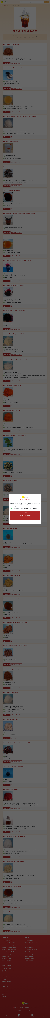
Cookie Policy (23, 521)
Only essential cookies (25, 515)
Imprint (27, 521)
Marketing (35, 508)
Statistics (25, 508)
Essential (16, 508)
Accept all (25, 512)
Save (25, 518)
